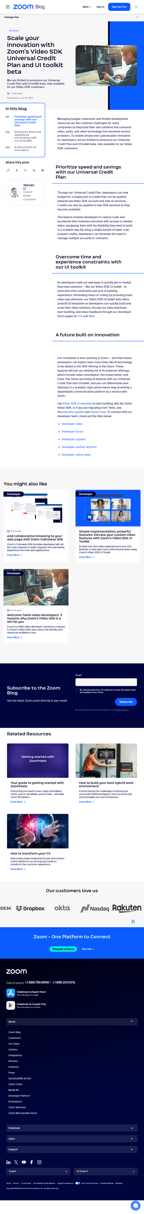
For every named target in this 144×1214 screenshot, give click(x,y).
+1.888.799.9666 (37, 982)
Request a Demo (63, 949)
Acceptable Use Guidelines (44, 1183)
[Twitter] (16, 1162)
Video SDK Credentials (77, 403)
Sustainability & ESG (19, 1078)
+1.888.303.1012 (63, 982)
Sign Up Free (119, 6)
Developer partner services (79, 447)
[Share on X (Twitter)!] (25, 170)
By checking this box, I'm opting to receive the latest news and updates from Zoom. (108, 691)
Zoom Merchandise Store (22, 1113)
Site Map (119, 1183)
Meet (86, 6)
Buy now (86, 949)
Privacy (16, 1183)
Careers (12, 1049)
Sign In (100, 6)
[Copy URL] (8, 170)
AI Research (15, 1101)
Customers (14, 1038)
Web (92, 316)
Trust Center (26, 1183)
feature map (98, 412)
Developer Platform (19, 1095)
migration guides (73, 412)
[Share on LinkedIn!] (34, 170)
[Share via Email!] (42, 170)
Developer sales (72, 424)
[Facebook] (32, 1162)
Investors (13, 1066)
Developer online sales (76, 455)
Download (14, 1128)
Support (13, 1150)
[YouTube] (24, 1162)
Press (11, 1072)
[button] (135, 1205)
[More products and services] (136, 7)
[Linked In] (8, 1162)
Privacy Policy (121, 709)
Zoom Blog (14, 1032)
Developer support (74, 439)
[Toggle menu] (7, 6)
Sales (11, 1138)
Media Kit (13, 1090)
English (12, 1171)
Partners (13, 1061)
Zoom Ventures (17, 1107)
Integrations (15, 1055)
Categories (11, 17)
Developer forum (72, 431)
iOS (80, 316)
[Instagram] (39, 1162)
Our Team (13, 1043)
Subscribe (126, 702)
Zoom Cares (15, 1084)
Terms (8, 1183)
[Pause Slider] (133, 920)
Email (79, 675)
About (11, 1021)
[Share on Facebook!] (16, 170)
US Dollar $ (82, 1171)
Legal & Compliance (65, 1183)
